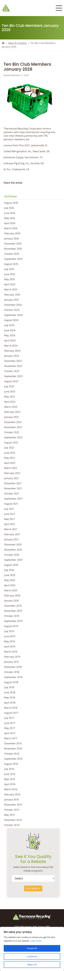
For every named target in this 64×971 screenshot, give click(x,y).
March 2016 (10, 789)
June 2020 (9, 575)
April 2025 (9, 284)
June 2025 (9, 274)
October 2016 (11, 753)
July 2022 (9, 447)
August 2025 (11, 264)
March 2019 (10, 651)
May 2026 (9, 218)
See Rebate (33, 888)
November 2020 (13, 549)
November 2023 (13, 366)
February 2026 (12, 233)
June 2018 (9, 692)
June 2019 (9, 636)
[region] (32, 949)
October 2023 (11, 371)
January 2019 (11, 661)
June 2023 (9, 391)
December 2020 (13, 544)
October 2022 (11, 432)
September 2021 (13, 498)
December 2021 (13, 483)
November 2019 (13, 610)
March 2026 (10, 228)
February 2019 (12, 656)
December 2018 (13, 667)
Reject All (32, 964)
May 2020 (9, 580)
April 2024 (9, 340)
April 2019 (9, 646)
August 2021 (11, 503)
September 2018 (13, 677)
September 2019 (13, 621)
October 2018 (11, 672)
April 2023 (9, 401)
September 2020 (13, 559)
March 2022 (10, 468)
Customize (32, 956)
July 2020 (9, 570)
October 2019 (11, 616)
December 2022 (13, 422)
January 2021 (11, 539)
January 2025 (11, 299)
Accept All (32, 948)
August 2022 (11, 442)
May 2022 (9, 457)
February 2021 (12, 534)
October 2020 (11, 554)
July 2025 (9, 269)
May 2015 (9, 814)
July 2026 (9, 208)
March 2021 (10, 529)
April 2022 (9, 463)
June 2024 (9, 330)
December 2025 (13, 243)
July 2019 (9, 631)
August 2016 (11, 763)
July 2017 (9, 718)
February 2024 (12, 350)
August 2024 (11, 320)
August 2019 (11, 626)
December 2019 (13, 605)
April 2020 (9, 585)
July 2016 (9, 769)
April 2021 (9, 524)
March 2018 (10, 707)
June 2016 (9, 774)
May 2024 (9, 335)
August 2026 (11, 202)
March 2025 (10, 289)
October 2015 (11, 809)
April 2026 (9, 223)
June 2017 (9, 723)
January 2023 (11, 417)
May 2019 (9, 641)
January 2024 (11, 355)
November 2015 (13, 804)
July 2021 (9, 508)
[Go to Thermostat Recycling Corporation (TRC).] (3, 43)
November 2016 (13, 748)
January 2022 (11, 478)
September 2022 (13, 437)
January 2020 (11, 600)
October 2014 (11, 825)
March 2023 (10, 406)
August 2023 (11, 381)
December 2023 (13, 361)
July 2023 (9, 386)
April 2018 (9, 702)
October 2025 (11, 253)
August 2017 (11, 712)
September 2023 (13, 376)
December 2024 (13, 304)
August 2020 (11, 565)
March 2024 (10, 345)
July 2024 (9, 325)
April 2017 (9, 733)
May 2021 (9, 519)
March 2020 (10, 590)
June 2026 (9, 213)
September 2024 (13, 315)
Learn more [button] (36, 940)
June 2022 (9, 452)
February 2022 (12, 473)
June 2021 (9, 514)
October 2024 (11, 310)
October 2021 (11, 493)
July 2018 (9, 687)
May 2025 (9, 279)
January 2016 (11, 799)
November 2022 (13, 427)
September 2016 (13, 758)
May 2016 (9, 779)
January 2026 (11, 238)
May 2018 (9, 697)
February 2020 (12, 595)
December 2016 (13, 743)
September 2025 (13, 259)
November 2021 (13, 488)
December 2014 (13, 820)
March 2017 (10, 738)
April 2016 (9, 784)
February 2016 (12, 794)
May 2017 (9, 728)
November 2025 (13, 248)
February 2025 (12, 294)
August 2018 (11, 682)
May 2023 (9, 396)
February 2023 (12, 412)
